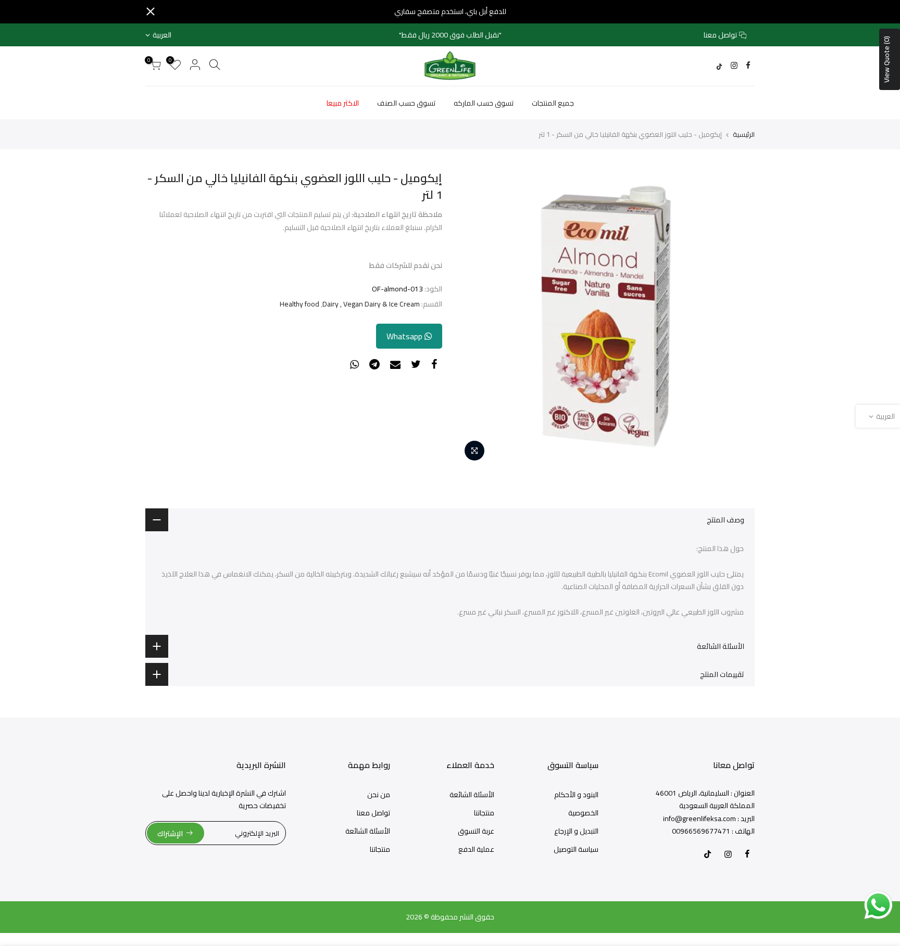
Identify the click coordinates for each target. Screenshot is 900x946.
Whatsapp (405, 336)
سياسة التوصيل (576, 849)
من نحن (378, 794)
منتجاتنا (484, 813)
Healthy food (299, 304)
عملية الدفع (476, 849)
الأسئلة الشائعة (471, 794)
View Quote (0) (886, 59)
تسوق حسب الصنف (406, 103)
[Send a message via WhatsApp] (878, 905)
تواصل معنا (720, 35)
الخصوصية (583, 813)
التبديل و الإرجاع (576, 831)
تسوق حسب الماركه (484, 103)
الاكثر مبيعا (343, 103)
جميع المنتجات (553, 103)
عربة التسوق (476, 831)
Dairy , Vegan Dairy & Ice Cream (371, 304)
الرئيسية (744, 134)
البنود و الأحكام (576, 794)
